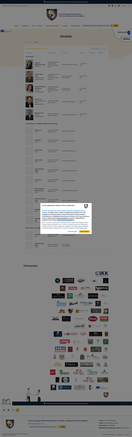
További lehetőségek (72, 231)
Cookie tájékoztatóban (65, 220)
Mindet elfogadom (84, 231)
